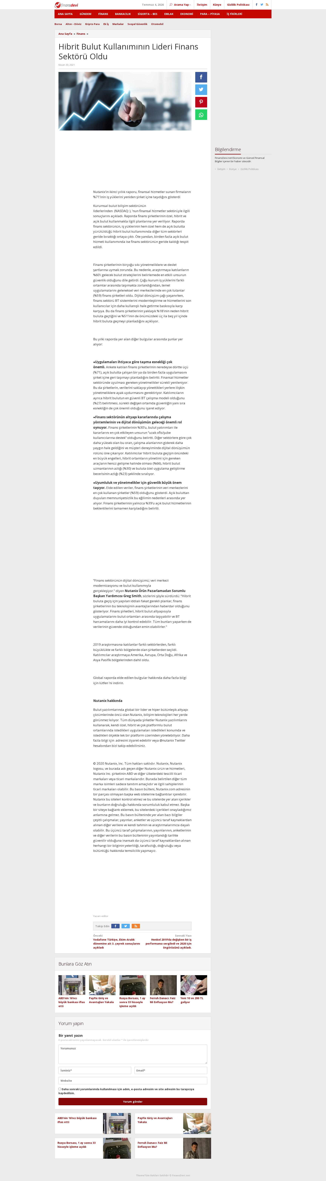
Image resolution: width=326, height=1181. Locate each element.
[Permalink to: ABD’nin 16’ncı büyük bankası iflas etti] (71, 985)
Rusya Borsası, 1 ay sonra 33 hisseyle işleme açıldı (132, 1002)
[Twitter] (126, 926)
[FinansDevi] (66, 5)
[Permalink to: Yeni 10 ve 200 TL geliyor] (194, 985)
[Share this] (201, 77)
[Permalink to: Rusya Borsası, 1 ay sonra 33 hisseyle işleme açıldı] (132, 985)
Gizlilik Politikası (250, 169)
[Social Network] (261, 4)
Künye (233, 169)
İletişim (221, 169)
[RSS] (137, 926)
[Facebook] (116, 926)
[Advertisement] (73, 190)
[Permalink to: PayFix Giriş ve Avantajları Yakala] (102, 985)
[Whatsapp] (201, 114)
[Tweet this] (201, 89)
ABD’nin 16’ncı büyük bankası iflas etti (71, 1002)
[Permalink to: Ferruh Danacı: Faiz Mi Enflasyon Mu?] (163, 985)
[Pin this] (201, 102)
